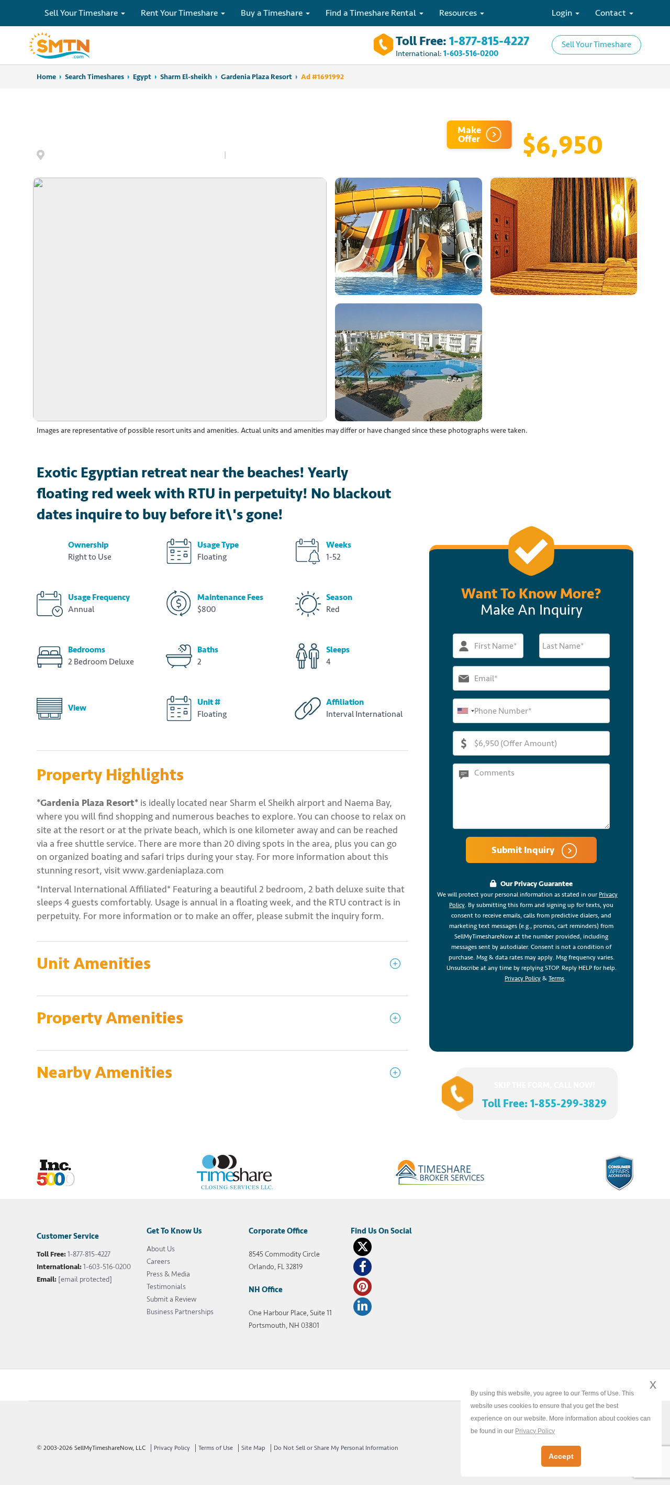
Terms (556, 978)
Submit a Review (171, 1299)
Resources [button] (459, 12)
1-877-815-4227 (489, 41)
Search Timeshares (94, 76)
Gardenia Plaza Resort (256, 76)
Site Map (253, 1448)
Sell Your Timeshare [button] (82, 12)
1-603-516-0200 (470, 54)
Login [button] (563, 12)
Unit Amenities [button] (94, 963)
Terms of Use (215, 1448)
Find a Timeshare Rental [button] (372, 12)
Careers (158, 1261)
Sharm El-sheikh (186, 76)
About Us (161, 1248)
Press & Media (168, 1274)
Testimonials (166, 1286)
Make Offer (469, 134)
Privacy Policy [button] (535, 1431)
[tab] (222, 968)
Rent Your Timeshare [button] (180, 12)
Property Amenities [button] (110, 1018)
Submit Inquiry (524, 850)
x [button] (653, 1384)
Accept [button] (561, 1456)
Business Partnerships (180, 1311)
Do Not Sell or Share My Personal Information (336, 1448)
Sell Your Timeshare (596, 44)
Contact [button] (611, 12)
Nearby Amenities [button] (104, 1072)
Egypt (142, 76)
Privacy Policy (523, 978)
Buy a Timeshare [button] (273, 12)
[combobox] (465, 711)
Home (46, 76)
